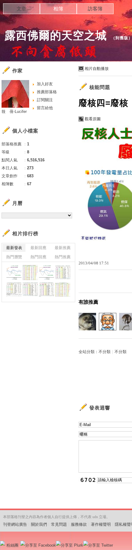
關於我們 (39, 524)
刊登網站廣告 (15, 524)
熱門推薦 (63, 257)
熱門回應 (38, 257)
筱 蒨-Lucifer (14, 111)
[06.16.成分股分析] (30, 272)
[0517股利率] (13, 289)
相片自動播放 (97, 68)
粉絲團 (12, 545)
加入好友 (45, 84)
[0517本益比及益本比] (30, 289)
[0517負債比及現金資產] (62, 272)
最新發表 (14, 247)
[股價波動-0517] (46, 272)
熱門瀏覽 (14, 257)
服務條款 (79, 524)
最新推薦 (63, 247)
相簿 (58, 8)
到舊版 (121, 38)
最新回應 (38, 247)
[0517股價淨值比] (46, 289)
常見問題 (59, 524)
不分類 (105, 351)
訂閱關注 (45, 100)
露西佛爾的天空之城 (56, 35)
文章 (21, 8)
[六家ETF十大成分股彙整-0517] (62, 289)
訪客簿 (95, 8)
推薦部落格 (47, 92)
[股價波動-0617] (13, 272)
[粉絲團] (2, 543)
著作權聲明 (101, 524)
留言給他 (45, 108)
